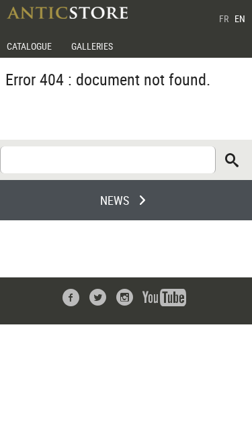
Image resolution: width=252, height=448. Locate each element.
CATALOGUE (29, 46)
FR (223, 18)
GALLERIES (92, 46)
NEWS (114, 200)
